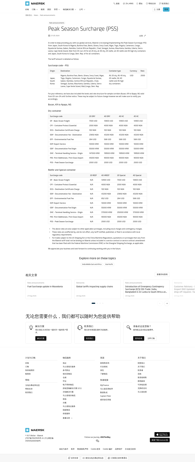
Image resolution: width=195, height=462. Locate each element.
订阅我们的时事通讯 (119, 458)
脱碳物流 (66, 410)
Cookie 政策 (95, 449)
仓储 (64, 377)
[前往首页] (34, 432)
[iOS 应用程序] (162, 434)
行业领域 (103, 367)
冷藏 (64, 403)
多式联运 (66, 370)
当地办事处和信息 (32, 385)
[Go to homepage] (35, 3)
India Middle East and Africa (91, 264)
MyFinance (104, 385)
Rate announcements (47, 15)
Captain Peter (105, 396)
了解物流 (103, 374)
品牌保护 (118, 449)
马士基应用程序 (106, 389)
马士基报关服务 (69, 367)
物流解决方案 (68, 9)
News (36, 15)
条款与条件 (63, 449)
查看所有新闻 (162, 274)
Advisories (80, 283)
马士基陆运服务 (69, 406)
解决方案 (40, 338)
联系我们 (165, 3)
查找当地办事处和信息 (94, 458)
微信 (97, 440)
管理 (56, 9)
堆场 (64, 399)
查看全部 (66, 418)
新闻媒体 (141, 381)
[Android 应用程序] (160, 440)
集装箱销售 (142, 377)
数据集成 (103, 392)
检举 (73, 449)
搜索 (118, 3)
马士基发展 (142, 392)
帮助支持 (152, 3)
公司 (81, 9)
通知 (139, 3)
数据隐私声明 (82, 449)
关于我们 (141, 367)
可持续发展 (142, 385)
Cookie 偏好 (107, 449)
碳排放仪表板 (105, 400)
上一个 (160, 303)
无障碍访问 (142, 388)
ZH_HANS (129, 3)
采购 (139, 374)
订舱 (33, 9)
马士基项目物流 (69, 395)
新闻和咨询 (104, 363)
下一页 (166, 303)
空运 (64, 381)
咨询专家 (74, 458)
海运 (64, 363)
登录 (166, 9)
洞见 (102, 370)
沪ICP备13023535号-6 (34, 438)
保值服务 (66, 413)
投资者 (140, 370)
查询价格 (138, 338)
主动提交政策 (130, 449)
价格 (27, 9)
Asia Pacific (109, 264)
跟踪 (49, 9)
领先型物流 (67, 374)
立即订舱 (151, 338)
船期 (42, 9)
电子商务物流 (68, 385)
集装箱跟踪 (29, 370)
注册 (158, 9)
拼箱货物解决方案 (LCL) (72, 388)
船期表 (28, 374)
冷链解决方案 (68, 392)
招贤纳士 (141, 363)
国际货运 (29, 15)
